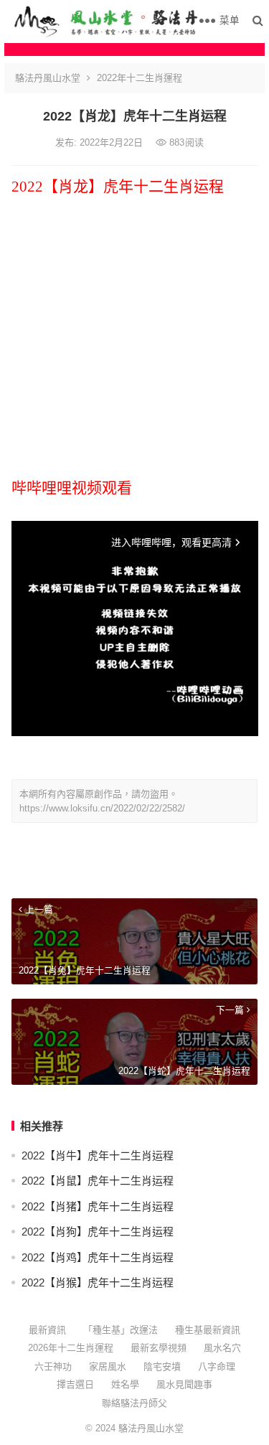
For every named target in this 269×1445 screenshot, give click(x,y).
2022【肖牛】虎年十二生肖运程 (98, 1155)
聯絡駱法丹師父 (134, 1403)
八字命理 (216, 1366)
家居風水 (107, 1366)
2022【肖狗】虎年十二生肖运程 (98, 1231)
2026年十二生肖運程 (70, 1347)
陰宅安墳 (162, 1366)
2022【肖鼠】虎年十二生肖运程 (98, 1181)
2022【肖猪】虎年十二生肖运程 (98, 1206)
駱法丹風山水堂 (47, 77)
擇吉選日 (75, 1384)
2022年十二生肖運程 (139, 77)
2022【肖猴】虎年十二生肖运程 (98, 1282)
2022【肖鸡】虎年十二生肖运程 (98, 1257)
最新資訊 (47, 1329)
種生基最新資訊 (207, 1329)
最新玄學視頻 (159, 1347)
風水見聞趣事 (184, 1384)
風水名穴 (222, 1347)
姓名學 (125, 1384)
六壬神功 (53, 1366)
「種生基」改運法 (120, 1329)
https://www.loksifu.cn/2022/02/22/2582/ (102, 808)
